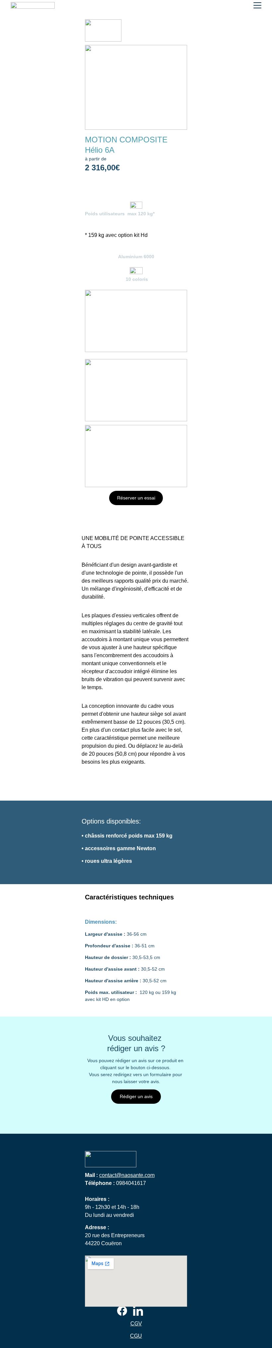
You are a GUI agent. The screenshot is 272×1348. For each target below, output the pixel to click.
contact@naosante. (122, 1175)
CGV (136, 1323)
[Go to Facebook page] (122, 1311)
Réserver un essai (136, 497)
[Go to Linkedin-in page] (138, 1311)
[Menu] (257, 5)
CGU (136, 1336)
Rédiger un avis (136, 1096)
